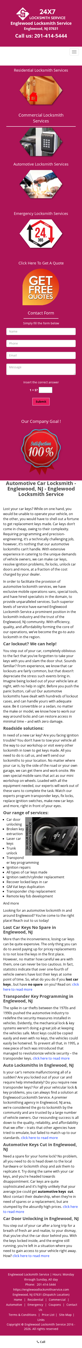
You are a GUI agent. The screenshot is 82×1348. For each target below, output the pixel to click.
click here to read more (51, 1058)
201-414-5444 (50, 35)
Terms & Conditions (22, 1315)
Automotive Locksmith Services (41, 164)
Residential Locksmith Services (41, 70)
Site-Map (65, 1315)
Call (42, 1342)
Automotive (14, 1305)
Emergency (35, 1305)
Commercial (57, 1300)
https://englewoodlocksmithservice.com (41, 1289)
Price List (48, 1315)
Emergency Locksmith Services (41, 213)
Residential (35, 1300)
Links (41, 1320)
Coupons (55, 1305)
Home (18, 1300)
